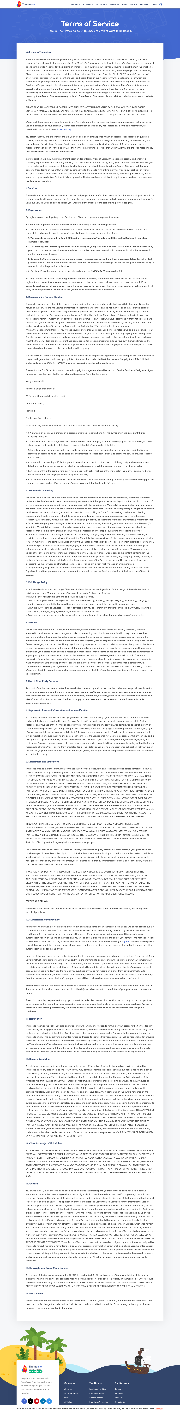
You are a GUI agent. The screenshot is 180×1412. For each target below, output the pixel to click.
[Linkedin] (43, 1401)
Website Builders (96, 1397)
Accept (158, 1408)
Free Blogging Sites (97, 1389)
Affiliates (68, 1401)
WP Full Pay (119, 1393)
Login (154, 4)
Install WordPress (96, 1393)
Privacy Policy (64, 129)
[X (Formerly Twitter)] (30, 1401)
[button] (79, 4)
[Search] (160, 4)
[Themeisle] (26, 4)
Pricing (144, 4)
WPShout (118, 1397)
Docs (66, 1397)
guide (127, 941)
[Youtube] (36, 1401)
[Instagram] (49, 1401)
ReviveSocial (119, 1401)
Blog (124, 4)
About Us (114, 4)
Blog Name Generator (98, 1401)
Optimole (118, 1389)
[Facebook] (24, 1401)
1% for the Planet (71, 1393)
